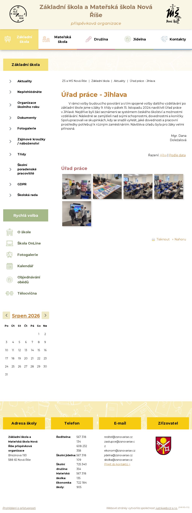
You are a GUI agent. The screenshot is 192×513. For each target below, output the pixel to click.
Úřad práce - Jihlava (142, 81)
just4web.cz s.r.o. (167, 508)
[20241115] (76, 198)
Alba (163, 155)
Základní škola (100, 81)
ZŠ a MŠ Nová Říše (74, 81)
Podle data (177, 155)
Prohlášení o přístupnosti (19, 508)
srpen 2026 (26, 316)
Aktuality (119, 81)
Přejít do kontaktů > (117, 464)
